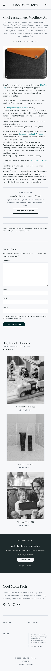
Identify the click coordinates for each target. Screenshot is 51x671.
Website (6, 307)
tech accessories (18, 231)
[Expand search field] (46, 5)
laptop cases (42, 228)
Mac (10, 231)
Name (5, 289)
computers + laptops (10, 228)
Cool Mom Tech (25, 4)
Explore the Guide (27, 212)
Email (5, 298)
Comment (7, 261)
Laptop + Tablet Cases (29, 228)
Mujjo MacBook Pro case (17, 108)
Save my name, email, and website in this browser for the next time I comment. (26, 317)
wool (27, 231)
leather (5, 231)
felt (20, 228)
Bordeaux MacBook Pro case (31, 134)
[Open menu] (4, 4)
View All (8, 349)
